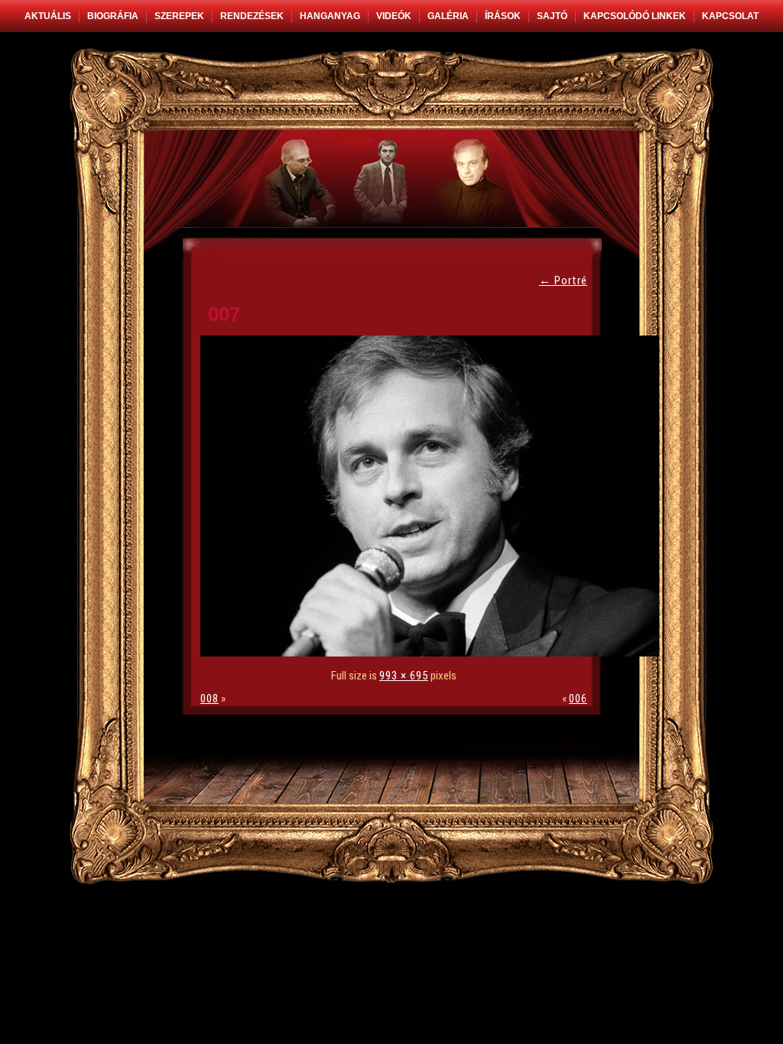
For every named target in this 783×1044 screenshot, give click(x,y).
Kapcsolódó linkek (634, 16)
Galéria (448, 16)
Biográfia (112, 16)
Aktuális (47, 16)
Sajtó (552, 16)
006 (578, 698)
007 (224, 314)
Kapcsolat (730, 16)
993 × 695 (403, 675)
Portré (563, 280)
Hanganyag (330, 16)
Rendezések (252, 16)
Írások (503, 16)
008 (209, 698)
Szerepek (179, 16)
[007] (433, 653)
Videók (393, 16)
